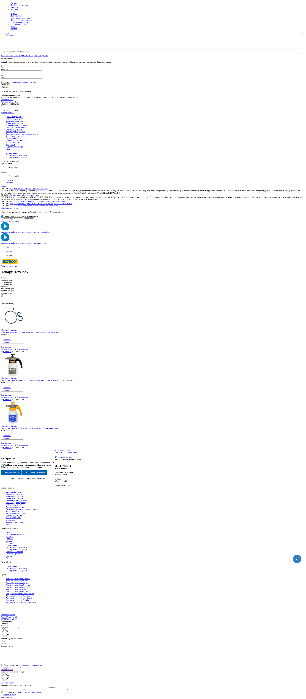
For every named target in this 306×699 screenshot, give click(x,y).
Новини (14, 27)
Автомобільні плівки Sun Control (19, 589)
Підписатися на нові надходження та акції (20, 216)
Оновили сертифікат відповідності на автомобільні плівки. (34, 206)
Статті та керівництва (19, 24)
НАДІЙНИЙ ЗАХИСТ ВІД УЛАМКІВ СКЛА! (29, 189)
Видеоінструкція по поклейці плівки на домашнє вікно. (23, 243)
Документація (16, 16)
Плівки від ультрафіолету (16, 503)
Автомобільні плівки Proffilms (18, 587)
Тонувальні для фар (14, 516)
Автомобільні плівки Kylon (17, 583)
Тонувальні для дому (14, 494)
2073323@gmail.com (68, 452)
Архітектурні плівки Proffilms (18, 600)
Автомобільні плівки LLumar (18, 592)
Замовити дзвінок (41, 56)
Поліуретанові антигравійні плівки (20, 594)
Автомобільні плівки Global (17, 581)
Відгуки (14, 14)
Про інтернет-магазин (19, 5)
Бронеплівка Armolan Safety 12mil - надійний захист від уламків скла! (38, 201)
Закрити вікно (7, 100)
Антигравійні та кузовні (16, 513)
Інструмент (10, 520)
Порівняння (23, 349)
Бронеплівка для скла (14, 496)
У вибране (7, 352)
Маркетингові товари (14, 522)
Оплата (13, 12)
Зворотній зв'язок (8, 615)
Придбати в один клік (12, 668)
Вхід (7, 33)
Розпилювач (15, 168)
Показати (9, 180)
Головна (14, 3)
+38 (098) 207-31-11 (25, 56)
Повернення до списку (10, 266)
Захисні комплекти (13, 518)
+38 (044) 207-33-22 (9, 56)
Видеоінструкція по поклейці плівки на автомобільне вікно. (25, 232)
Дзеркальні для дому (14, 492)
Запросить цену (9, 695)
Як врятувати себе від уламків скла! (24, 195)
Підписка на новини (9, 208)
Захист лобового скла (14, 511)
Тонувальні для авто (14, 505)
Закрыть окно (6, 697)
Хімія (8, 524)
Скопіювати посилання (35, 472)
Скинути (9, 182)
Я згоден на (21, 82)
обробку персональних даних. (25, 82)
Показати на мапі (11, 472)
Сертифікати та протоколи (21, 18)
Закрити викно (7, 670)
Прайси (14, 29)
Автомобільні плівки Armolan (18, 579)
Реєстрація (10, 35)
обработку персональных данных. (29, 692)
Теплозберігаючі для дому (16, 500)
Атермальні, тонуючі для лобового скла (22, 509)
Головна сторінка (13, 247)
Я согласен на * (23, 692)
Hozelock (14, 176)
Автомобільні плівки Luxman (18, 585)
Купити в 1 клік (9, 349)
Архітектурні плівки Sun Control (19, 598)
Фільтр (3, 278)
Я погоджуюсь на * (23, 665)
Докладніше (6, 347)
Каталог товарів (7, 113)
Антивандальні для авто (15, 507)
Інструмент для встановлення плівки (21, 602)
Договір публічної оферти (21, 20)
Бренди (9, 251)
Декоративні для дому (15, 498)
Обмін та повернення (19, 22)
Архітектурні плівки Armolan (18, 596)
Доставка (14, 9)
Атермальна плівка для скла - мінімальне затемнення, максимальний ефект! (41, 204)
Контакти (14, 7)
